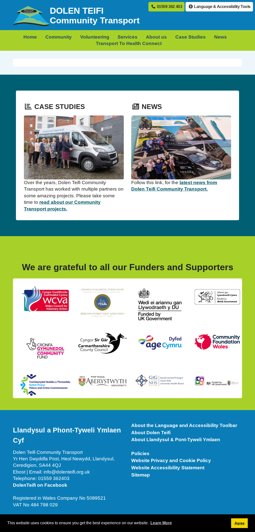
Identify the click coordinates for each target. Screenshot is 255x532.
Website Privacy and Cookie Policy (171, 460)
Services (127, 37)
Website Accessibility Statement (167, 467)
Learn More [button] (161, 523)
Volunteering (94, 37)
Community (58, 37)
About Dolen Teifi (151, 432)
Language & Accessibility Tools (222, 6)
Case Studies (190, 37)
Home (30, 37)
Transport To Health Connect (129, 43)
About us (156, 37)
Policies (140, 453)
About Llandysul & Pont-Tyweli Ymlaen (175, 439)
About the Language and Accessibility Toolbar (184, 425)
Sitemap (140, 475)
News (220, 37)
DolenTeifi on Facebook (40, 485)
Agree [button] (240, 523)
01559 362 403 (169, 6)
